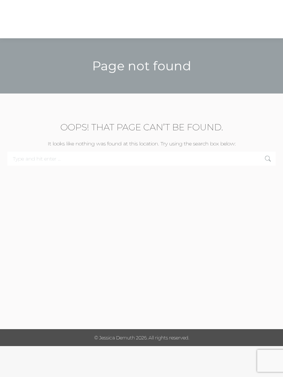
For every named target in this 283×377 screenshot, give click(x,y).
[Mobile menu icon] (271, 19)
